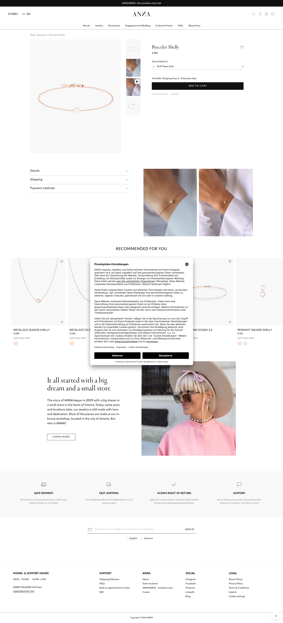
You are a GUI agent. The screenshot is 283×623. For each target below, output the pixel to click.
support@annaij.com (23, 591)
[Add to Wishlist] (242, 47)
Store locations (150, 584)
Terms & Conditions (239, 588)
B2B (101, 592)
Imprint (232, 592)
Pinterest (190, 588)
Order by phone (160, 94)
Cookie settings (237, 596)
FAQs (102, 584)
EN (29, 14)
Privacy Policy (236, 584)
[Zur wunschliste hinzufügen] (62, 261)
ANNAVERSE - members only (157, 588)
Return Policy (236, 579)
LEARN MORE (61, 437)
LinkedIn (190, 592)
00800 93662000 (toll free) (27, 587)
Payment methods (42, 188)
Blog (188, 596)
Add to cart (198, 86)
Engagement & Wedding (137, 26)
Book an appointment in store (114, 588)
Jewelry (99, 26)
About (145, 579)
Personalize (114, 26)
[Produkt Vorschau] (62, 322)
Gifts (180, 26)
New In (86, 26)
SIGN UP (189, 529)
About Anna (194, 26)
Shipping (36, 179)
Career (146, 592)
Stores (13, 14)
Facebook (191, 584)
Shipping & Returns (109, 579)
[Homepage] (141, 14)
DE (23, 14)
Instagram (191, 579)
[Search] (254, 14)
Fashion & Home (164, 26)
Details (35, 171)
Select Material (160, 61)
